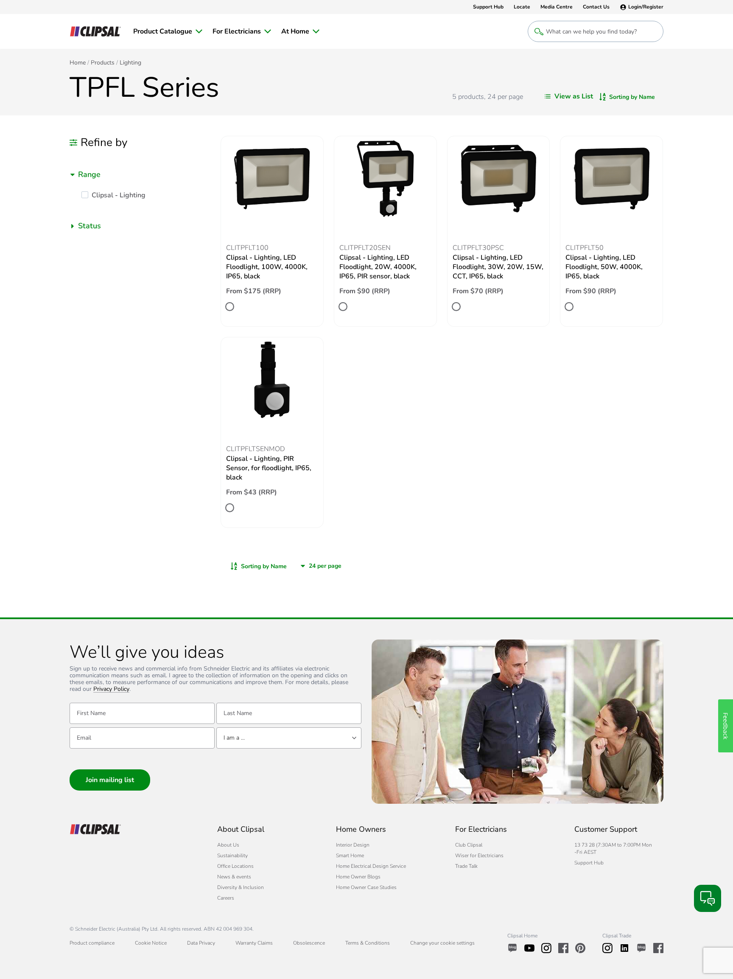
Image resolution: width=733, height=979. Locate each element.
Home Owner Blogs (358, 876)
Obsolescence (309, 943)
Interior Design (352, 845)
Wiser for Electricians (479, 855)
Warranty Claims (254, 943)
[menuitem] (167, 31)
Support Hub (589, 862)
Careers (225, 898)
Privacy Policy (111, 689)
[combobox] (140, 174)
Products (103, 62)
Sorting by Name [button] (632, 97)
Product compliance (92, 943)
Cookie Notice (151, 943)
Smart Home (350, 855)
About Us (228, 845)
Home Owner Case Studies (366, 887)
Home (78, 62)
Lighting (130, 62)
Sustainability (232, 855)
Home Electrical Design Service (371, 866)
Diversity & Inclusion (240, 887)
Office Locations (235, 866)
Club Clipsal (468, 845)
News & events (234, 876)
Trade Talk (466, 866)
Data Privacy (201, 943)
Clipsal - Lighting (118, 195)
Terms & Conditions (367, 943)
